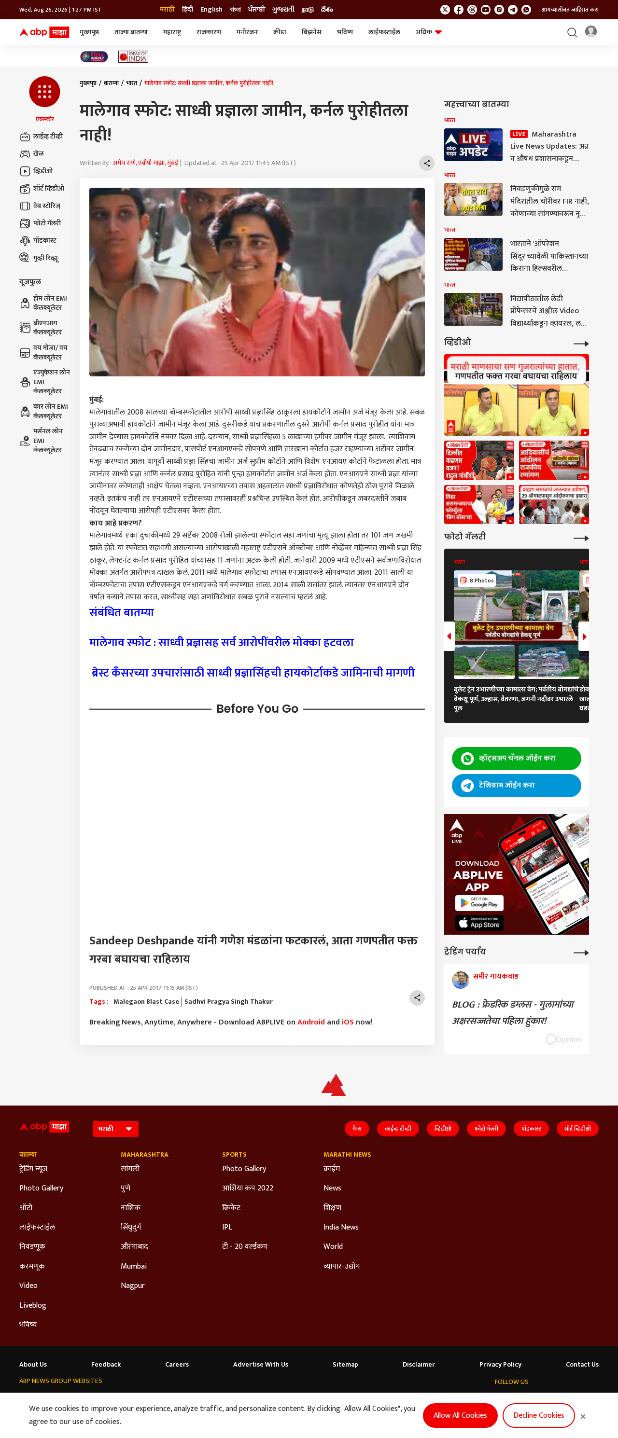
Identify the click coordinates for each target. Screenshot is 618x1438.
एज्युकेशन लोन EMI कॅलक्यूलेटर (51, 382)
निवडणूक (32, 1247)
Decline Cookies (538, 1415)
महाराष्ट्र (172, 32)
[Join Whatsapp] (526, 9)
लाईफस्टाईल (384, 32)
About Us (33, 1364)
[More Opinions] (581, 951)
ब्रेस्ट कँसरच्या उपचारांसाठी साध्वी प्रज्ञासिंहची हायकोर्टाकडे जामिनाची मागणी (253, 673)
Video (28, 1286)
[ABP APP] (479, 903)
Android (311, 1022)
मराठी (167, 9)
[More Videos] (581, 342)
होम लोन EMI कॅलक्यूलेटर (50, 303)
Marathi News (347, 1154)
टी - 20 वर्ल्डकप (244, 1247)
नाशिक (130, 1208)
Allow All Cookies (460, 1415)
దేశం (327, 9)
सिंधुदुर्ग (131, 1227)
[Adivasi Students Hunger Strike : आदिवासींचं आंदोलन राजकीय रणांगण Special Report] (554, 460)
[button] (44, 100)
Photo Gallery (41, 1188)
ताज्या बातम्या (131, 32)
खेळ (38, 153)
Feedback (106, 1364)
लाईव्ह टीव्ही (48, 136)
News (332, 1188)
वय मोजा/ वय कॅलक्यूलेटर (50, 352)
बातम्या (111, 83)
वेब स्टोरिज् (46, 205)
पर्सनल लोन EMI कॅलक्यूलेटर (48, 441)
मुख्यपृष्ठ (89, 32)
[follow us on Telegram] (513, 9)
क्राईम (331, 1169)
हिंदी (187, 9)
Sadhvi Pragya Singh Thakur (228, 1002)
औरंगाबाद (134, 1247)
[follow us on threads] (472, 9)
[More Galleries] (581, 537)
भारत (131, 83)
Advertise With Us (260, 1364)
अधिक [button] (424, 32)
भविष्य (345, 32)
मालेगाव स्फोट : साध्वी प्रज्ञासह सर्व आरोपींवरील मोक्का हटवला (221, 642)
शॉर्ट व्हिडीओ (48, 188)
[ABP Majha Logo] (44, 32)
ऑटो (25, 1208)
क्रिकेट (231, 1208)
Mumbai (134, 1266)
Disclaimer (419, 1364)
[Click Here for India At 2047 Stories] (94, 57)
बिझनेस (312, 32)
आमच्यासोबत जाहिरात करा (570, 9)
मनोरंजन (247, 32)
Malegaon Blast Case (146, 1002)
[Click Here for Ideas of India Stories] (133, 57)
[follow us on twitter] (445, 9)
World (333, 1247)
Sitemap (345, 1364)
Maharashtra (145, 1154)
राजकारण (209, 32)
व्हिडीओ (43, 171)
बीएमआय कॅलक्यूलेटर (47, 327)
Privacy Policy (500, 1364)
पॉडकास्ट (44, 240)
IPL (227, 1227)
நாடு (308, 9)
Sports (234, 1154)
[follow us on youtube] (486, 9)
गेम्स (357, 1129)
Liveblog (32, 1305)
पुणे (125, 1188)
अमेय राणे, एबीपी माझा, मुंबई (146, 162)
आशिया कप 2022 (247, 1188)
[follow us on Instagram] (499, 9)
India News (341, 1227)
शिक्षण (332, 1208)
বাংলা (235, 9)
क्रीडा (279, 32)
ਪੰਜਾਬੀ (256, 9)
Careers (177, 1364)
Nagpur (133, 1286)
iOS (348, 1022)
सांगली (130, 1169)
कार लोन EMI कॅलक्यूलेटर (50, 411)
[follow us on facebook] (458, 9)
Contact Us (582, 1364)
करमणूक (32, 1266)
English (211, 9)
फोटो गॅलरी (47, 223)
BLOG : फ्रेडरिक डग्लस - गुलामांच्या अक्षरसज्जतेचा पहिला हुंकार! (512, 1012)
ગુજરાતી (283, 9)
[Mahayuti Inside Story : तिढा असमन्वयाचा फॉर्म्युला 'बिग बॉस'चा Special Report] (479, 505)
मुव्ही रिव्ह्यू (45, 257)
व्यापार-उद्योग (341, 1266)
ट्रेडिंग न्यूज (33, 1169)
